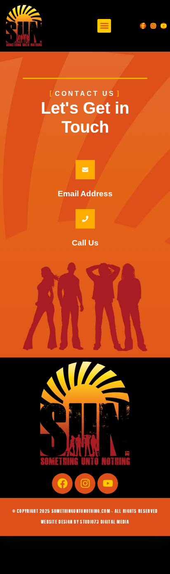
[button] (104, 26)
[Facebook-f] (143, 26)
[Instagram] (153, 26)
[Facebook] (62, 483)
